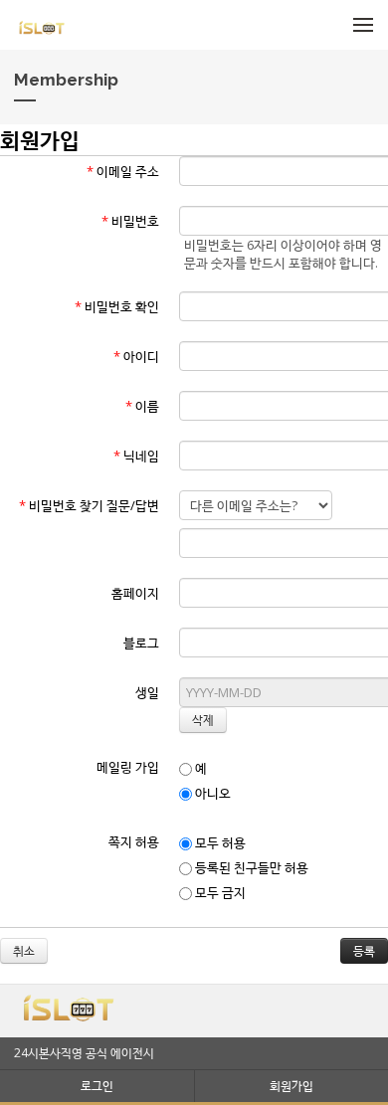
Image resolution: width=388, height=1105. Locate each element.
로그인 (97, 1085)
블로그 (141, 642)
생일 (147, 692)
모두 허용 (219, 842)
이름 (142, 406)
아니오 (211, 793)
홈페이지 (135, 593)
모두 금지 (219, 892)
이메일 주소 (123, 171)
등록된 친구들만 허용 (250, 867)
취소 (24, 950)
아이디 (136, 356)
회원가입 (291, 1085)
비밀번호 (130, 221)
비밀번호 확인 (117, 306)
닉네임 (136, 455)
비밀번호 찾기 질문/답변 (89, 505)
